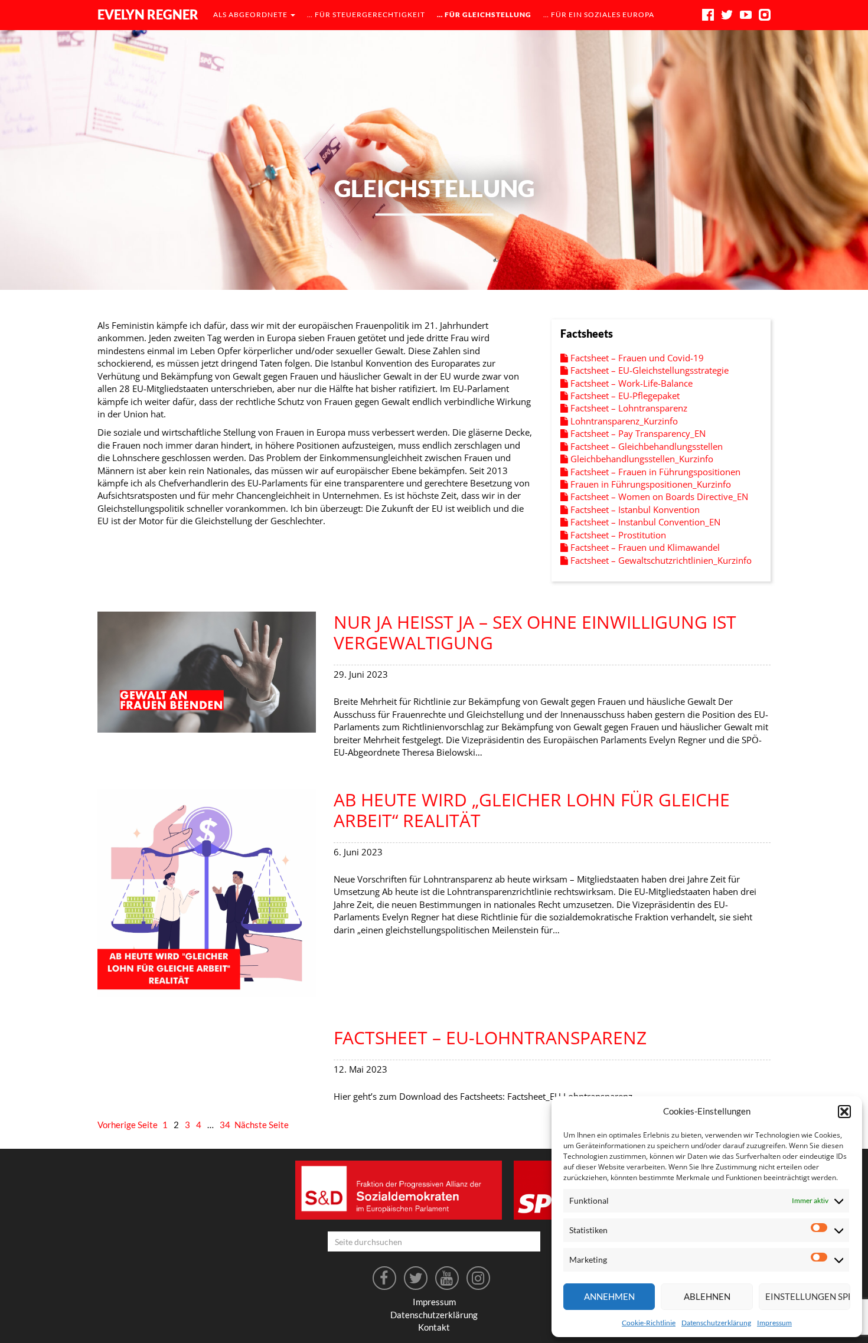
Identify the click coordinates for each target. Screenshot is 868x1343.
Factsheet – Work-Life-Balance (630, 383)
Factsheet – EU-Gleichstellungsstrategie (648, 370)
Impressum (774, 1322)
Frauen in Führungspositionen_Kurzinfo (649, 484)
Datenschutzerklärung (716, 1322)
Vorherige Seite (127, 1124)
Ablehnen (707, 1296)
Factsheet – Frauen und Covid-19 (636, 358)
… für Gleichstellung (484, 14)
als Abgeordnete (251, 14)
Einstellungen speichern (807, 1296)
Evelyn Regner (147, 14)
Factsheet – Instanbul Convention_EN (644, 522)
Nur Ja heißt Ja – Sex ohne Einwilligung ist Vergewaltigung (535, 632)
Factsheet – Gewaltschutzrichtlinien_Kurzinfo (660, 560)
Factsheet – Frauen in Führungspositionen (654, 472)
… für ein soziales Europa (598, 14)
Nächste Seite (261, 1124)
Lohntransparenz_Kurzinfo (623, 421)
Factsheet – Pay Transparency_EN (637, 433)
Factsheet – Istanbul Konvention (634, 509)
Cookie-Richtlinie (649, 1322)
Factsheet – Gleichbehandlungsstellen (645, 446)
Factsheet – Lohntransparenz (627, 408)
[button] (844, 1111)
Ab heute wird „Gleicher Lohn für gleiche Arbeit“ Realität (532, 810)
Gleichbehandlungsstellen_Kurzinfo (640, 459)
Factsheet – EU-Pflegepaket (624, 395)
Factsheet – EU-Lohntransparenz (490, 1037)
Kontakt (434, 1327)
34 (225, 1124)
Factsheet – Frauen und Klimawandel (644, 547)
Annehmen (609, 1296)
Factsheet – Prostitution (617, 535)
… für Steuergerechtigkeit (366, 14)
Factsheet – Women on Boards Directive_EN (658, 496)
